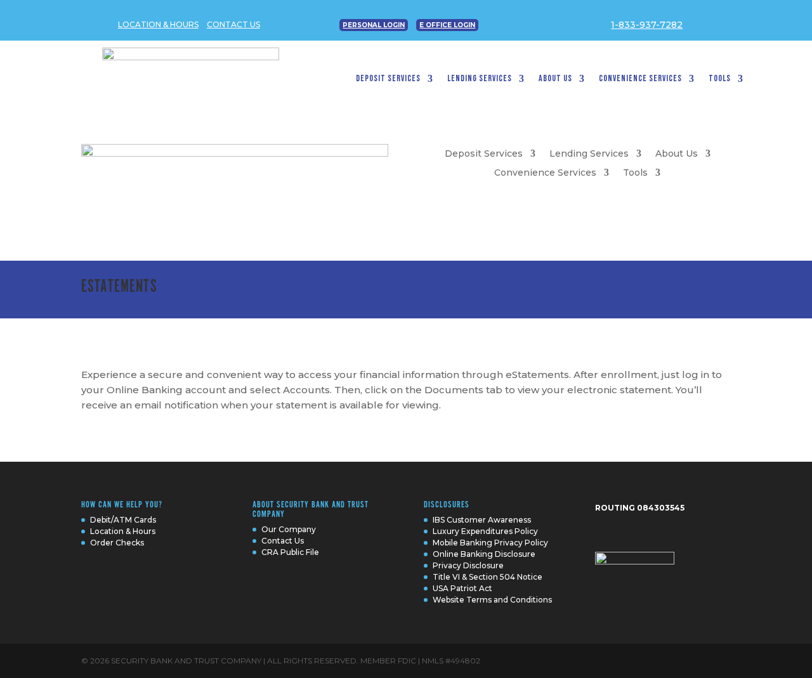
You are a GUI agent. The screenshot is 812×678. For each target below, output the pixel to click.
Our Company (288, 529)
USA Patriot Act (462, 588)
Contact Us (282, 540)
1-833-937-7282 (647, 24)
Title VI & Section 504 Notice (487, 577)
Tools (720, 79)
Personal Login (374, 25)
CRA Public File (290, 552)
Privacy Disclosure (468, 565)
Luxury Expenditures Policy (485, 531)
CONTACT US (233, 24)
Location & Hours (122, 531)
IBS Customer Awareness (482, 520)
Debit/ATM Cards (123, 520)
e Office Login (447, 25)
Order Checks (117, 542)
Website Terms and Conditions (492, 599)
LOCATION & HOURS (158, 24)
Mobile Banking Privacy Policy (490, 542)
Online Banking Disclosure (484, 554)
